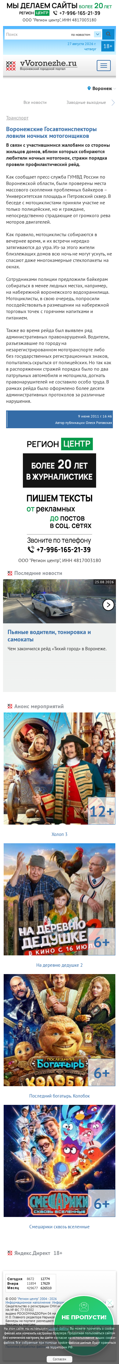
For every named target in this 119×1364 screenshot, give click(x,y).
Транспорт (17, 118)
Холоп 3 (83, 819)
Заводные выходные (86, 102)
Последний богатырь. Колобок (69, 1081)
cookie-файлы (59, 1328)
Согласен (59, 1359)
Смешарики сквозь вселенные (69, 1211)
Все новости (35, 102)
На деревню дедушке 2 (73, 950)
